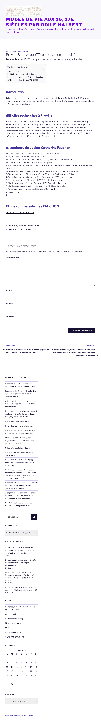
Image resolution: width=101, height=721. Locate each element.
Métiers (8, 628)
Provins (13, 226)
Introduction (14, 71)
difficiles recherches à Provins (21, 74)
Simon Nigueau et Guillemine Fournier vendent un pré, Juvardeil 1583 (20, 440)
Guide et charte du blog (21, 421)
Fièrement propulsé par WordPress (19, 715)
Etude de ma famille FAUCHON (20, 212)
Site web (10, 316)
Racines (23, 226)
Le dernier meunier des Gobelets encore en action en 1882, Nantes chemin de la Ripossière (21, 485)
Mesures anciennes (13, 623)
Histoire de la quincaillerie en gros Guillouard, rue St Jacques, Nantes (20, 394)
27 (22, 675)
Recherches (34, 226)
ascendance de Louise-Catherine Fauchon (26, 77)
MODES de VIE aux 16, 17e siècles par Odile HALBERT (44, 22)
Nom (9, 291)
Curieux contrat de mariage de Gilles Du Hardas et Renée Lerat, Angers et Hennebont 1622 (20, 404)
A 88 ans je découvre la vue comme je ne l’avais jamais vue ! (19, 462)
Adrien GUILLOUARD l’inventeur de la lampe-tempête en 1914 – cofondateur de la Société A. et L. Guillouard (20, 550)
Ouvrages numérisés (13, 632)
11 (12, 667)
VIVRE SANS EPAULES (14, 637)
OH (27, 51)
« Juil (11, 684)
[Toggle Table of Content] (40, 68)
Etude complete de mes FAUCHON (23, 80)
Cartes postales (11, 614)
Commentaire (13, 257)
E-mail (9, 303)
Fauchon (13, 229)
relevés (32, 229)
